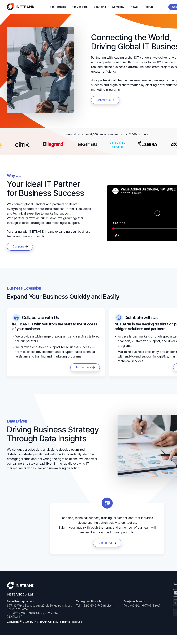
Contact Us (104, 100)
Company (118, 6)
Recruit (148, 6)
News (134, 6)
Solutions (100, 6)
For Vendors (79, 6)
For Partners (58, 6)
